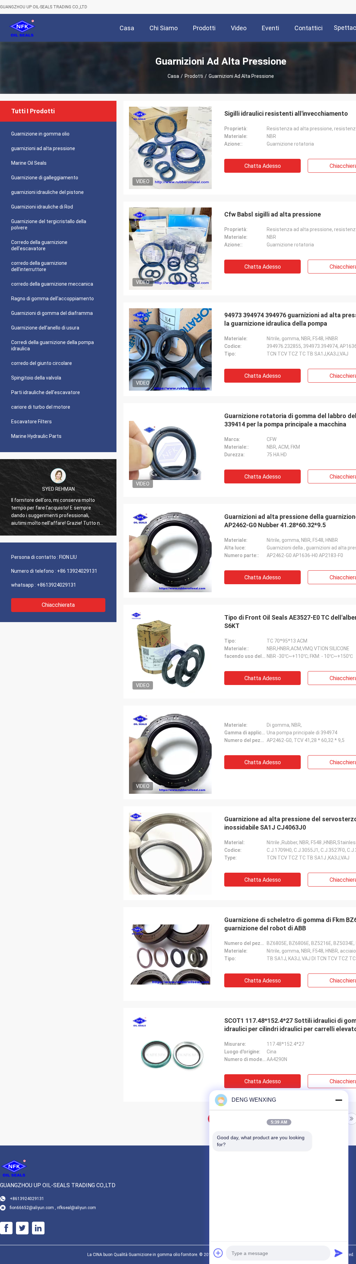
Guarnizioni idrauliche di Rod (42, 207)
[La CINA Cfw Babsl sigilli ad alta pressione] (170, 248)
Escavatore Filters (31, 421)
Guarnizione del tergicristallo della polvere (48, 224)
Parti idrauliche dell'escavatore (45, 392)
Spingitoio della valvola (36, 378)
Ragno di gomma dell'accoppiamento (52, 298)
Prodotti (194, 76)
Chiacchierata (58, 605)
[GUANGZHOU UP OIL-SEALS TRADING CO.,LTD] (22, 28)
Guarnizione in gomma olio (40, 134)
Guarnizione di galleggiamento (44, 177)
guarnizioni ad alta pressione (43, 148)
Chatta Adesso (262, 166)
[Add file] (218, 1253)
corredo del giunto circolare (41, 363)
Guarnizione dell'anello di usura (45, 328)
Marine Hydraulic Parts (36, 436)
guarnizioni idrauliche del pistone (47, 192)
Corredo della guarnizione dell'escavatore (39, 245)
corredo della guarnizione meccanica (52, 284)
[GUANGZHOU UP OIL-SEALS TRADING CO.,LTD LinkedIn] (38, 1228)
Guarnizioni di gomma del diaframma (52, 313)
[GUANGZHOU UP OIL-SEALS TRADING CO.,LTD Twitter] (22, 1228)
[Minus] (338, 1100)
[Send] (338, 1253)
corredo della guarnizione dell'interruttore (39, 266)
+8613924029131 (56, 585)
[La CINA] (170, 752)
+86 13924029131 (77, 571)
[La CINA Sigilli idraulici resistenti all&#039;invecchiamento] (170, 147)
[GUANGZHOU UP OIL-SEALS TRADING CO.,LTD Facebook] (6, 1228)
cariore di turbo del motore (40, 407)
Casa (173, 76)
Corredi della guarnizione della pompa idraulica (52, 345)
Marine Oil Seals (29, 163)
